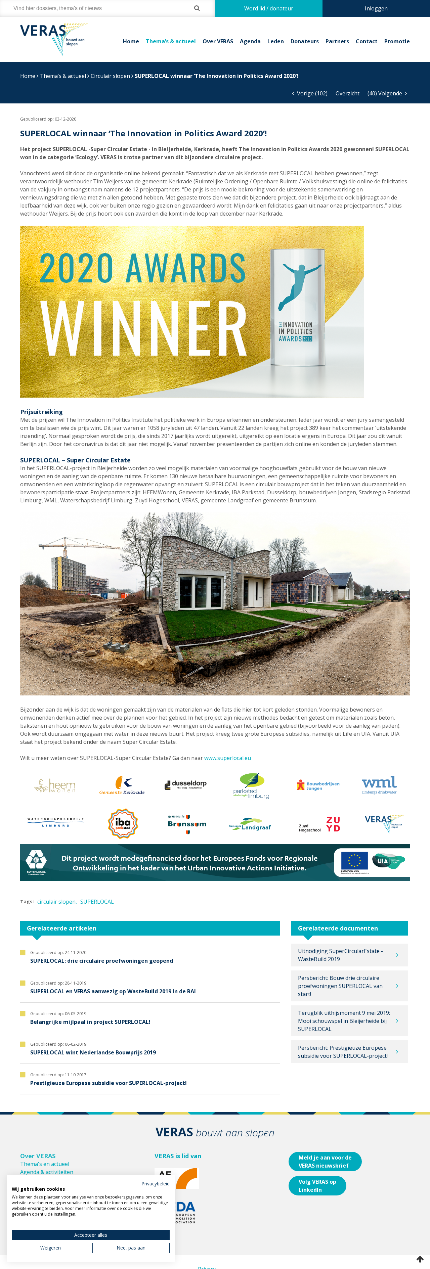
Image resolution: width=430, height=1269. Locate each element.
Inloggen (376, 8)
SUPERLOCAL (97, 901)
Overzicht (347, 93)
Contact (367, 41)
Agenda (250, 41)
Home (131, 41)
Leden (275, 41)
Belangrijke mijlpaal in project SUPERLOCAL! (90, 1022)
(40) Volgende (385, 93)
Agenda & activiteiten (46, 1172)
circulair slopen (56, 901)
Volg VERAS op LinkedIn (317, 1185)
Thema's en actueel (44, 1164)
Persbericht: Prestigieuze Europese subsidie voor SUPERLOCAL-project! (343, 1051)
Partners (337, 41)
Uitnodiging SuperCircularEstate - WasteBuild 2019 (340, 955)
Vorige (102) (312, 93)
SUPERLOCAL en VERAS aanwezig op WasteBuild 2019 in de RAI (113, 991)
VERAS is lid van (178, 1156)
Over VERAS (218, 41)
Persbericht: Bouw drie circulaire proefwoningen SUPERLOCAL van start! (340, 986)
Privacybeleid (155, 1183)
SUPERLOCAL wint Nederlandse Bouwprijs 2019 (93, 1052)
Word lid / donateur (268, 8)
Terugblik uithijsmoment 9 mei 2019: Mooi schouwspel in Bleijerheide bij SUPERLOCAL (344, 1021)
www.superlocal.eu (227, 758)
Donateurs (305, 41)
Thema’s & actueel (171, 41)
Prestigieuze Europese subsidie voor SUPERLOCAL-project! (108, 1083)
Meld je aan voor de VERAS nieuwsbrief (325, 1161)
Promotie (397, 41)
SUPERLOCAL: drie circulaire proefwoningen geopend (101, 960)
